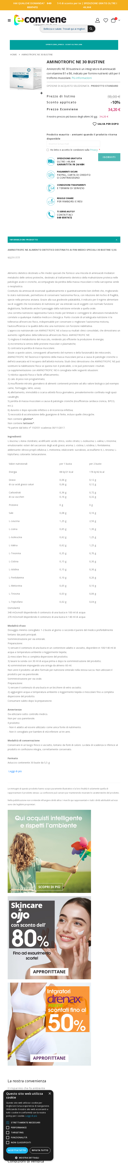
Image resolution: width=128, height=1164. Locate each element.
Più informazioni (82, 78)
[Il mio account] (98, 20)
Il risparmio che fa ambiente (26, 1088)
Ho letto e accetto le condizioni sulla (74, 149)
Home (13, 54)
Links (113, 13)
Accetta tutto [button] (17, 1150)
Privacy (94, 149)
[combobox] (64, 28)
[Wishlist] (105, 20)
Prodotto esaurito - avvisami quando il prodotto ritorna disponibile (82, 136)
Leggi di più (15, 771)
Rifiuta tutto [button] (40, 1150)
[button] (41, 93)
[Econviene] (40, 20)
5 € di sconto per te (69, 3)
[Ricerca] (91, 28)
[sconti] (49, 1023)
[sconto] (49, 937)
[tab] (64, 240)
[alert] (28, 1125)
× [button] (49, 1093)
